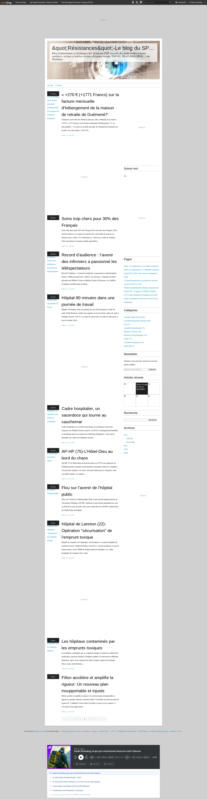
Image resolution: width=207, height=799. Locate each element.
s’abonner (82, 764)
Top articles (86, 731)
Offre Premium (143, 731)
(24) (135, 335)
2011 (126, 445)
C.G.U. (114, 731)
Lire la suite (68, 135)
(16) (134, 342)
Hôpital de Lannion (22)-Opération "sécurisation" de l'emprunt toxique (87, 530)
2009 (126, 453)
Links (126, 277)
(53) (127, 324)
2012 (126, 434)
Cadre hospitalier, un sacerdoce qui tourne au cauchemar (84, 415)
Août (128, 438)
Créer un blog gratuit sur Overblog (71, 731)
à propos (110, 764)
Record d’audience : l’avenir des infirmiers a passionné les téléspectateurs (89, 261)
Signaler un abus (104, 731)
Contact (58, 85)
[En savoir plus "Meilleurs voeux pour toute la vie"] (154, 401)
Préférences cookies (176, 731)
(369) (137, 320)
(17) (128, 338)
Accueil (50, 85)
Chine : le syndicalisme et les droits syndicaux (141, 266)
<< (64, 719)
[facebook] (132, 2)
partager (96, 764)
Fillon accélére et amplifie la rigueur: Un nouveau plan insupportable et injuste (87, 684)
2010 (126, 449)
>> (104, 719)
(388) (134, 317)
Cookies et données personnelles (159, 731)
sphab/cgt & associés (40, 731)
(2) (129, 346)
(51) (134, 328)
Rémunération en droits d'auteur (127, 731)
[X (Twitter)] (136, 2)
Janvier (129, 442)
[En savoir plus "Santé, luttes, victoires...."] (130, 401)
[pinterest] (140, 2)
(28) (132, 331)
